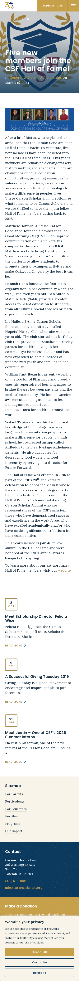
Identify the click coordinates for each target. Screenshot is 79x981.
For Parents (14, 794)
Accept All (39, 952)
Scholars (31, 77)
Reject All (39, 973)
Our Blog (26, 19)
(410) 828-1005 (15, 881)
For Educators (16, 809)
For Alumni (13, 816)
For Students (15, 801)
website (64, 570)
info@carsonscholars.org (23, 887)
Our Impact (13, 831)
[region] (39, 948)
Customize (39, 962)
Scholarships (51, 77)
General (15, 77)
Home (9, 19)
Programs (12, 824)
